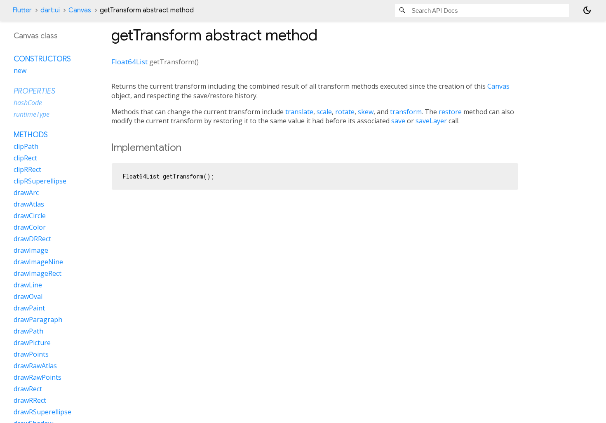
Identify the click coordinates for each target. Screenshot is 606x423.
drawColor (30, 227)
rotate (345, 111)
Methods (31, 134)
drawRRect (30, 400)
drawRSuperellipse (42, 411)
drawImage (31, 250)
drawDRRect (32, 238)
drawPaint (29, 308)
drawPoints (31, 354)
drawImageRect (37, 273)
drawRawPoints (37, 377)
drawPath (28, 331)
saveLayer (431, 120)
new (20, 70)
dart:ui (50, 10)
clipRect (25, 157)
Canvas (79, 10)
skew (365, 111)
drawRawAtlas (35, 365)
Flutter (22, 10)
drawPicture (32, 342)
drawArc (26, 192)
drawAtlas (29, 204)
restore (450, 111)
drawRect (28, 388)
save (398, 120)
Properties (34, 91)
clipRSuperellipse (40, 181)
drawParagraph (38, 319)
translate (299, 111)
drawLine (28, 284)
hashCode (28, 102)
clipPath (26, 146)
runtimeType (31, 114)
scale (324, 111)
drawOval (28, 296)
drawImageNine (38, 261)
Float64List (129, 61)
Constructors (42, 58)
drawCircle (30, 215)
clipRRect (27, 169)
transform (406, 111)
